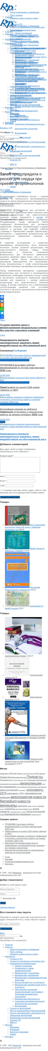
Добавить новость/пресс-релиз (24, 35)
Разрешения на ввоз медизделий (25, 155)
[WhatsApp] (24, 309)
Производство (6, 780)
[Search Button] (21, 137)
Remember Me (9, 898)
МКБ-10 (13, 164)
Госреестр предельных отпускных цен (27, 48)
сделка (23, 812)
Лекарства (5, 777)
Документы (10, 43)
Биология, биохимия (19, 119)
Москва (23, 777)
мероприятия (21, 797)
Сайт (2, 485)
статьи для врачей (35, 811)
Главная (9, 32)
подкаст (34, 806)
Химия (13, 187)
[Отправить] (24, 317)
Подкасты (35, 777)
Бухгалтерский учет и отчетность (29, 69)
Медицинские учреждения (27, 45)
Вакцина (42, 774)
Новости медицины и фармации (24, 26)
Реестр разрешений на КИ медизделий (27, 142)
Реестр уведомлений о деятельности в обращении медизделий (27, 101)
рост (30, 809)
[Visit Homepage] (8, 11)
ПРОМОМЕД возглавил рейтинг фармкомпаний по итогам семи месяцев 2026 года (22, 368)
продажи (41, 806)
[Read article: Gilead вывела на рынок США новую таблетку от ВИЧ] (24, 379)
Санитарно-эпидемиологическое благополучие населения (30, 89)
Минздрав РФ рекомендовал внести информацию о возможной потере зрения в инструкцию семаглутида (25, 845)
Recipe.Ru (17, 873)
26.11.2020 (5, 190)
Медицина (14, 114)
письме (39, 217)
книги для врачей (9, 790)
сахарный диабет (15, 812)
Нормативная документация (23, 30)
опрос (30, 806)
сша (2, 814)
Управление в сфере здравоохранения (24, 56)
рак (17, 809)
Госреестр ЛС (16, 44)
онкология (22, 806)
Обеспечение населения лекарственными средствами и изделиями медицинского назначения (29, 80)
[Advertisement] (19, 15)
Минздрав (15, 777)
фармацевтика (12, 814)
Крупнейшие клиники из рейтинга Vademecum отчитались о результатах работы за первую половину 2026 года (21, 412)
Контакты (9, 123)
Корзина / (6, 128)
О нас (7, 857)
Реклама (9, 859)
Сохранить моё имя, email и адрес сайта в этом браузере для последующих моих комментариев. (23, 491)
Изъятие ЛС (15, 160)
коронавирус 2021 (15, 793)
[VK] (24, 301)
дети (43, 784)
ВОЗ (37, 774)
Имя (2, 476)
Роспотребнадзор (18, 780)
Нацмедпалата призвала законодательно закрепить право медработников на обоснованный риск (23, 437)
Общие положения (23, 53)
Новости (9, 34)
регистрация (23, 809)
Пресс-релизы (16, 30)
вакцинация (31, 780)
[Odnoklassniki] (24, 305)
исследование (8, 786)
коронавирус (22, 790)
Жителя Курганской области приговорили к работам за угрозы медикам (24, 851)
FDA (11, 773)
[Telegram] (24, 313)
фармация (25, 814)
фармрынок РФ (36, 814)
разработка (10, 809)
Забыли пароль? (7, 907)
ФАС (25, 780)
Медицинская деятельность (27, 86)
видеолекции (30, 783)
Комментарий (7, 456)
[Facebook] (24, 297)
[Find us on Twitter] (1, 868)
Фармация (14, 116)
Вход (2, 933)
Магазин (9, 107)
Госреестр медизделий (20, 95)
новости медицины (15, 803)
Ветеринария (21, 133)
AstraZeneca (4, 774)
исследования (21, 787)
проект (2, 809)
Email (3, 481)
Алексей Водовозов (29, 774)
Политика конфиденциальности (19, 861)
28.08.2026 (5, 375)
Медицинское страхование (27, 60)
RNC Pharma (17, 774)
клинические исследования (37, 787)
